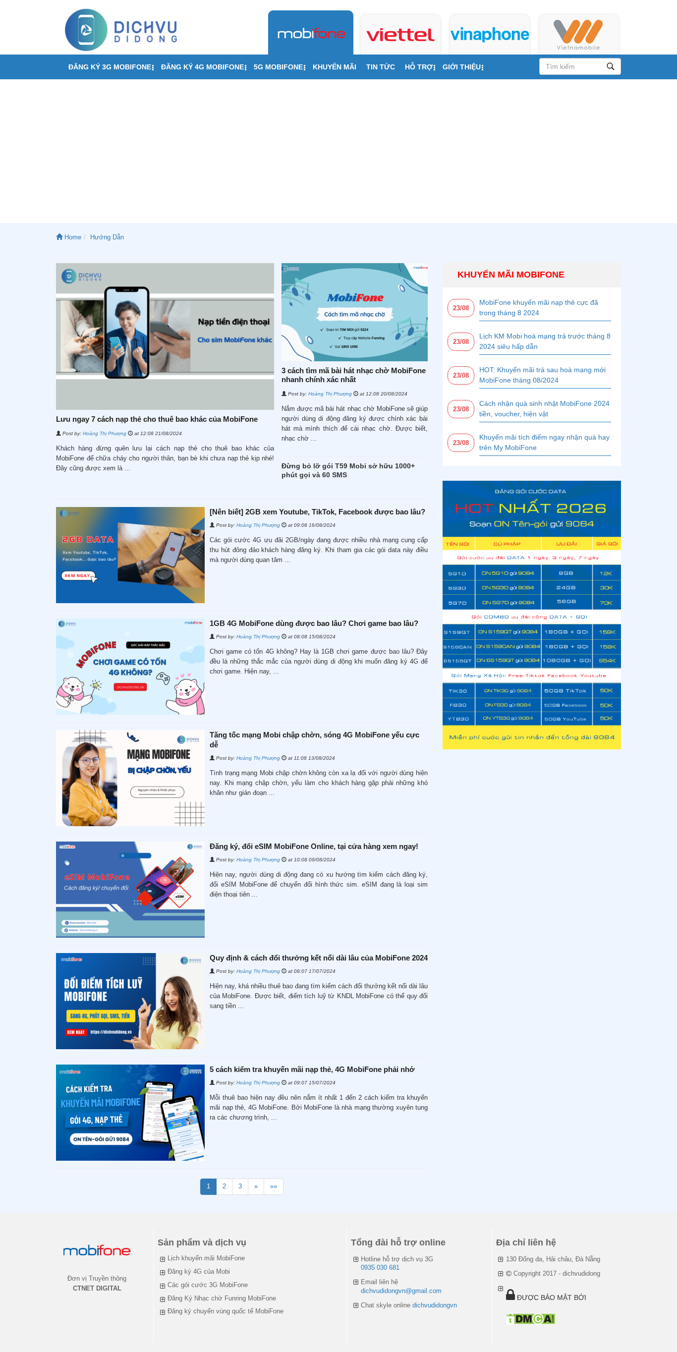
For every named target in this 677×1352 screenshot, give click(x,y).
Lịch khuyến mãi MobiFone (206, 1258)
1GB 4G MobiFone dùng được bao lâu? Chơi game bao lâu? (314, 623)
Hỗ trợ (419, 67)
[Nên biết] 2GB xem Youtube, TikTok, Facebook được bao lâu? (317, 511)
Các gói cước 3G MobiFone (208, 1285)
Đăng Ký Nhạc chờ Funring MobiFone (222, 1298)
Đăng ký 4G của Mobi (199, 1271)
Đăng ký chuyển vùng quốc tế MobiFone (225, 1311)
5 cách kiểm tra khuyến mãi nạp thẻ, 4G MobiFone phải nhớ (312, 1069)
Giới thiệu (462, 67)
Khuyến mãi (334, 67)
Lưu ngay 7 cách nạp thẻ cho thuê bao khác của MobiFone (157, 419)
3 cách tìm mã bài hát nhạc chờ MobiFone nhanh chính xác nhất (354, 375)
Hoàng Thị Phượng (104, 433)
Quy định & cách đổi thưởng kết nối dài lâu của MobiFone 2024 (319, 958)
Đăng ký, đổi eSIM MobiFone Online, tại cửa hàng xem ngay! (314, 846)
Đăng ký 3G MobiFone (109, 67)
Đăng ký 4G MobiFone (202, 67)
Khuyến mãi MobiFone (510, 275)
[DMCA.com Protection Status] (530, 1318)
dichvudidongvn (434, 1305)
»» (273, 1186)
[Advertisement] (338, 153)
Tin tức (380, 67)
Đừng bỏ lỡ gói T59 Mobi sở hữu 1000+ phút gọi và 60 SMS (348, 470)
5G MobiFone (278, 67)
